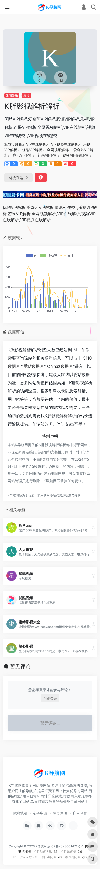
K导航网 (41, 846)
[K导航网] (50, 7)
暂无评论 (20, 666)
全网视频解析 (57, 150)
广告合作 (80, 813)
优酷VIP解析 (32, 150)
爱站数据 (31, 366)
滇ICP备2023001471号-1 (65, 846)
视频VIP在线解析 (76, 155)
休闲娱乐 (12, 95)
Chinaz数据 (58, 366)
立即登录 (50, 698)
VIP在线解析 (36, 144)
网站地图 (20, 813)
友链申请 (40, 813)
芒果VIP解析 (48, 155)
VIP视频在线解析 (64, 144)
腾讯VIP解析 (23, 155)
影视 (26, 95)
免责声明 (60, 813)
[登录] (83, 8)
